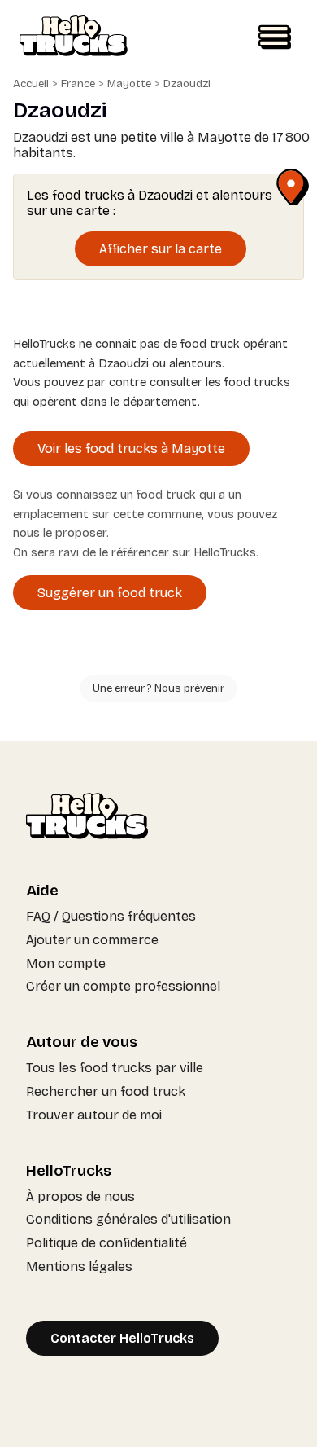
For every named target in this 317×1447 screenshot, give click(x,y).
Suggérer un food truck (109, 592)
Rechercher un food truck (105, 1091)
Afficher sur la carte (160, 249)
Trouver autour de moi (94, 1115)
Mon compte (66, 963)
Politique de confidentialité (106, 1243)
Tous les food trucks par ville (114, 1067)
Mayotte (129, 83)
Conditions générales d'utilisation (128, 1219)
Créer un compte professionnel (123, 986)
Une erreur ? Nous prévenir (158, 688)
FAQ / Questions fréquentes (111, 916)
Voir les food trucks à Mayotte (131, 448)
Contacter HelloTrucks (122, 1338)
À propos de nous (80, 1196)
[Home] (74, 37)
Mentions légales (79, 1266)
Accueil (31, 83)
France (78, 83)
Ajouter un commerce (92, 940)
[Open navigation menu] (274, 37)
